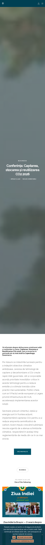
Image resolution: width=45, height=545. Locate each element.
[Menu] (42, 3)
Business (22, 161)
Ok (14, 537)
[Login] (38, 3)
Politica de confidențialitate (22, 541)
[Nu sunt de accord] (42, 534)
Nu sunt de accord (25, 537)
